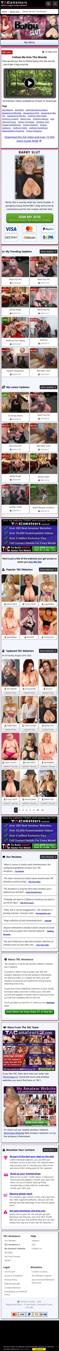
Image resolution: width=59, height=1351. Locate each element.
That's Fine (39, 1349)
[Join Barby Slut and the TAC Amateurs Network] (11, 228)
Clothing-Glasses (40, 119)
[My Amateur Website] (30, 1107)
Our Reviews (10, 1240)
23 (42, 810)
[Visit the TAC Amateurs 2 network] (29, 1050)
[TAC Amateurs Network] (14, 4)
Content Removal (12, 1287)
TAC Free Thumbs (12, 1256)
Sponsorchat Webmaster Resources (43, 1281)
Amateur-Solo (42, 122)
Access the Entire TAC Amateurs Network (29, 218)
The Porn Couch (27, 903)
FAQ (33, 1244)
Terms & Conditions (13, 1275)
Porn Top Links (42, 945)
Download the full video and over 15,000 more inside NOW (29, 139)
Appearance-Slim (31, 113)
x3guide (48, 920)
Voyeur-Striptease (26, 122)
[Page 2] (34, 810)
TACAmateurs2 (10, 1076)
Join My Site (35, 561)
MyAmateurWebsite (14, 1133)
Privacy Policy (25, 1349)
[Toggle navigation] (55, 3)
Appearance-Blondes (11, 113)
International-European (37, 110)
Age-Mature (7, 110)
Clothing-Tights (20, 128)
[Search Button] (48, 3)
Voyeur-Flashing (30, 125)
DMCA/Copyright (12, 1283)
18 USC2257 (9, 1271)
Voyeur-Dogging (34, 131)
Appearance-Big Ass (16, 116)
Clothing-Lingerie (10, 119)
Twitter (7, 1260)
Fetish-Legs (25, 119)
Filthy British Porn (34, 892)
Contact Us (37, 1248)
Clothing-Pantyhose (38, 128)
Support (35, 1240)
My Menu (29, 42)
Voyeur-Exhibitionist (11, 125)
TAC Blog (8, 1252)
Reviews (50, 1002)
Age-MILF (19, 110)
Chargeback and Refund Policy (15, 1293)
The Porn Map (34, 881)
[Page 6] (38, 810)
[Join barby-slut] (29, 83)
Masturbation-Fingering (13, 131)
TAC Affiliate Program (42, 1275)
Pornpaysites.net (43, 913)
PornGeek (19, 871)
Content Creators (40, 1271)
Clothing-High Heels (37, 116)
